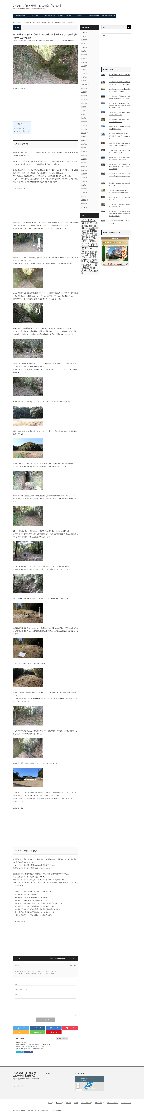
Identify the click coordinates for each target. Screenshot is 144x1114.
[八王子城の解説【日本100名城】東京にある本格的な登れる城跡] (104, 120)
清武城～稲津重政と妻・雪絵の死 (26, 894)
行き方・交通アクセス (22, 131)
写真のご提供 (98, 1103)
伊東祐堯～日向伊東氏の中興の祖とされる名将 (30, 897)
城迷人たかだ (71, 40)
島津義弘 (43, 463)
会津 (90, 228)
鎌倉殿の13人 (88, 269)
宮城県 (83, 47)
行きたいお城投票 (86, 1103)
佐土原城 (19, 144)
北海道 (83, 32)
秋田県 (83, 40)
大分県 (83, 188)
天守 (88, 241)
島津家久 (41, 496)
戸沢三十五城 (85, 246)
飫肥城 (52, 334)
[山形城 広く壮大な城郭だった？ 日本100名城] (104, 221)
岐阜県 (83, 107)
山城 (19, 40)
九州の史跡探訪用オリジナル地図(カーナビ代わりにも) (33, 915)
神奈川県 (83, 84)
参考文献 (76, 1103)
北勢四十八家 (91, 233)
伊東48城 (46, 40)
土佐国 (84, 239)
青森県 (83, 36)
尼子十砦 (90, 243)
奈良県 (83, 129)
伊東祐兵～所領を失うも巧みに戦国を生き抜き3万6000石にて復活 (36, 909)
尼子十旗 (84, 243)
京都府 (83, 125)
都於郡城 (51, 258)
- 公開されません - (22, 989)
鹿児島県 (83, 200)
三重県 (83, 103)
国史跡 (29, 40)
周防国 (87, 237)
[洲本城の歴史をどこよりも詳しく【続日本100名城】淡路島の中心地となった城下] (104, 174)
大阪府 (83, 136)
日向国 (42, 40)
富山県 (83, 110)
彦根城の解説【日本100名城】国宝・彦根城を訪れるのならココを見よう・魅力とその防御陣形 (119, 167)
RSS (26, 1086)
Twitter (18, 1052)
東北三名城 (84, 255)
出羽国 (91, 230)
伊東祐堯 (63, 258)
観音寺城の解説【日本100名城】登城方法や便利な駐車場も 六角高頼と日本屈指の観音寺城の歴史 (119, 105)
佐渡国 (83, 231)
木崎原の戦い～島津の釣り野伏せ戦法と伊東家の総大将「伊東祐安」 (37, 903)
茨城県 (83, 62)
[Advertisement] (45, 103)
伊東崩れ (27, 466)
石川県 (83, 114)
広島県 (83, 151)
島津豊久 (63, 498)
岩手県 (83, 43)
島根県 (83, 155)
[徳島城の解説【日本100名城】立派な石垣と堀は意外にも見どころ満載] (104, 157)
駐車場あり (24, 40)
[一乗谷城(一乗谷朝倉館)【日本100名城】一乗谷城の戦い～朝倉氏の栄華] (104, 190)
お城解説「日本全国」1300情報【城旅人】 (37, 5)
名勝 (83, 237)
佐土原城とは (19, 128)
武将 (85, 257)
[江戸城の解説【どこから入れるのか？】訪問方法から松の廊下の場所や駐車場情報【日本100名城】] (104, 211)
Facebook (27, 1052)
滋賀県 (83, 121)
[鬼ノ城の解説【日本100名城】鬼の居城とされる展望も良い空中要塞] (104, 89)
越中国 (93, 264)
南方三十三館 (85, 235)
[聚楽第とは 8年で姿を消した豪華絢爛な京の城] (104, 197)
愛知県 (83, 99)
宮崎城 (48, 369)
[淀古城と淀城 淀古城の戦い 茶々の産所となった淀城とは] (104, 205)
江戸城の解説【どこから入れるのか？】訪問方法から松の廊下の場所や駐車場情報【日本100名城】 (119, 214)
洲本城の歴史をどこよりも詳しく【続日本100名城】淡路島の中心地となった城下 (119, 176)
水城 (88, 257)
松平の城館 (88, 256)
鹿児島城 (37, 698)
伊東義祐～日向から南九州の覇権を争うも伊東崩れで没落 (34, 906)
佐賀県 (83, 181)
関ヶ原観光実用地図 (108, 15)
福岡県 (83, 177)
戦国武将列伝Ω (93, 15)
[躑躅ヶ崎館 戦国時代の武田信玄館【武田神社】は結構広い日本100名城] (104, 143)
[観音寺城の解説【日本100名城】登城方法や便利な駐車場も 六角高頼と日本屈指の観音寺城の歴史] (104, 103)
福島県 (83, 51)
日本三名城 (87, 251)
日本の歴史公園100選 (89, 248)
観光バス (52, 40)
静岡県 (83, 95)
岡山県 (83, 148)
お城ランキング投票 (64, 15)
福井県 (83, 118)
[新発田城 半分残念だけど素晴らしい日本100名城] (104, 183)
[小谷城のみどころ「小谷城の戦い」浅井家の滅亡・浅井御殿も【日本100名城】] (104, 97)
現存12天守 (35, 15)
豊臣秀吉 (19, 498)
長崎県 (83, 185)
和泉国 (93, 237)
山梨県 (83, 88)
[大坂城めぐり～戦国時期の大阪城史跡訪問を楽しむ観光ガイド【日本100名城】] (104, 83)
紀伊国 (85, 259)
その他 (83, 207)
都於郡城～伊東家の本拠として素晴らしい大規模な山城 (33, 891)
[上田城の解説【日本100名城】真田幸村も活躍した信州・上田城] (104, 112)
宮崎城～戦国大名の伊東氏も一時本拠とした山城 (31, 900)
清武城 (52, 534)
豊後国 (93, 262)
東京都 (83, 81)
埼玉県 (83, 77)
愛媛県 (83, 174)
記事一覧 (79, 15)
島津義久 (28, 496)
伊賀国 (86, 228)
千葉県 (83, 73)
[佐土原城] (28, 252)
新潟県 (83, 58)
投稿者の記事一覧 (62, 1038)
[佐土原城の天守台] (28, 622)
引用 (75, 965)
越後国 (85, 267)
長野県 (83, 92)
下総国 (88, 223)
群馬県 (83, 69)
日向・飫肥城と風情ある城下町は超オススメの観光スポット (34, 912)
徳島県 (83, 162)
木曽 (95, 253)
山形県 (83, 54)
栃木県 (83, 66)
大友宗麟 (52, 466)
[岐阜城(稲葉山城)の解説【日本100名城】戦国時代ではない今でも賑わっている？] (104, 134)
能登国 (93, 260)
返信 (71, 965)
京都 (23, 431)
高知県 (83, 170)
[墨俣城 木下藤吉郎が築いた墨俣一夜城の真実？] (104, 75)
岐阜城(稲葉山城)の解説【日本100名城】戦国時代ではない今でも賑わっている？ (119, 136)
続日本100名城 (36, 40)
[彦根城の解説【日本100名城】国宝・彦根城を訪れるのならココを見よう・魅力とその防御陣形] (104, 165)
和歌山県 (83, 133)
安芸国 (93, 241)
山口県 (83, 159)
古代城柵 (94, 235)
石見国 (93, 257)
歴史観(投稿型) (49, 15)
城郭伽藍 (91, 239)
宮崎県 (15, 40)
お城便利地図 (20, 15)
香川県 (83, 166)
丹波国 (87, 225)
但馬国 (95, 228)
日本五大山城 (88, 253)
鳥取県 (83, 144)
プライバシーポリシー (112, 1103)
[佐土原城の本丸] (28, 687)
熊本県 (83, 196)
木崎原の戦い (29, 463)
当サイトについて (126, 1103)
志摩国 (95, 243)
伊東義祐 (46, 363)
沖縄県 (83, 203)
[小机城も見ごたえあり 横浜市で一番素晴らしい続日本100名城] (104, 150)
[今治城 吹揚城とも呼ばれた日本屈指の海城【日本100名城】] (104, 126)
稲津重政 (60, 534)
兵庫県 (83, 140)
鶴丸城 (30, 698)
